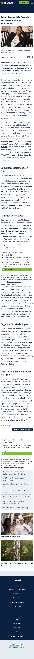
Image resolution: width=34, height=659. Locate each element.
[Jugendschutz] (17, 645)
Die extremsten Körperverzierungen (16, 508)
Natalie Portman (20, 202)
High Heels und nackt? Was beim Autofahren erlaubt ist (15, 502)
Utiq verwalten (17, 606)
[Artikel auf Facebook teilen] (28, 57)
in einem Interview (11, 420)
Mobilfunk (24, 3)
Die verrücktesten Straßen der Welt (16, 497)
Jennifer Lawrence (8, 205)
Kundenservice (17, 585)
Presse (17, 619)
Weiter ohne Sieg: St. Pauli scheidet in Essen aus (16, 491)
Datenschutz (17, 598)
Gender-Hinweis (17, 615)
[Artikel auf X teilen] (32, 57)
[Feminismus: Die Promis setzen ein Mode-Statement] (17, 37)
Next (31, 36)
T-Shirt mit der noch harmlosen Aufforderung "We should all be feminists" (16, 144)
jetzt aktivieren (9, 269)
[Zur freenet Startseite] (7, 2)
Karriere (17, 628)
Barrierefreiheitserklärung (17, 589)
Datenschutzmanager (17, 602)
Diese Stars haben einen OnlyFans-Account (15, 485)
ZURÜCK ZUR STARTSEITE (22, 429)
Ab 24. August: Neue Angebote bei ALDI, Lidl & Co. (15, 479)
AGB (17, 610)
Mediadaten (17, 623)
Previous (2, 36)
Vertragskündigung (17, 632)
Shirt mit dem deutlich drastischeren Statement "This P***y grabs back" (16, 152)
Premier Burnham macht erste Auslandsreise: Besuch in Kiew (14, 473)
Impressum (17, 593)
